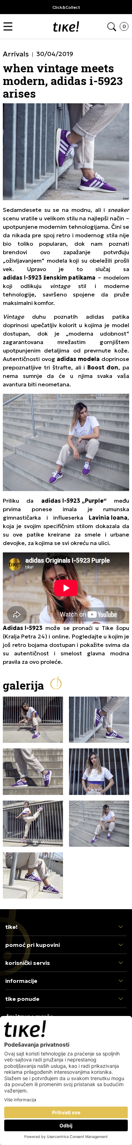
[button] (10, 27)
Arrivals (16, 54)
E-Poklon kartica (66, 7)
